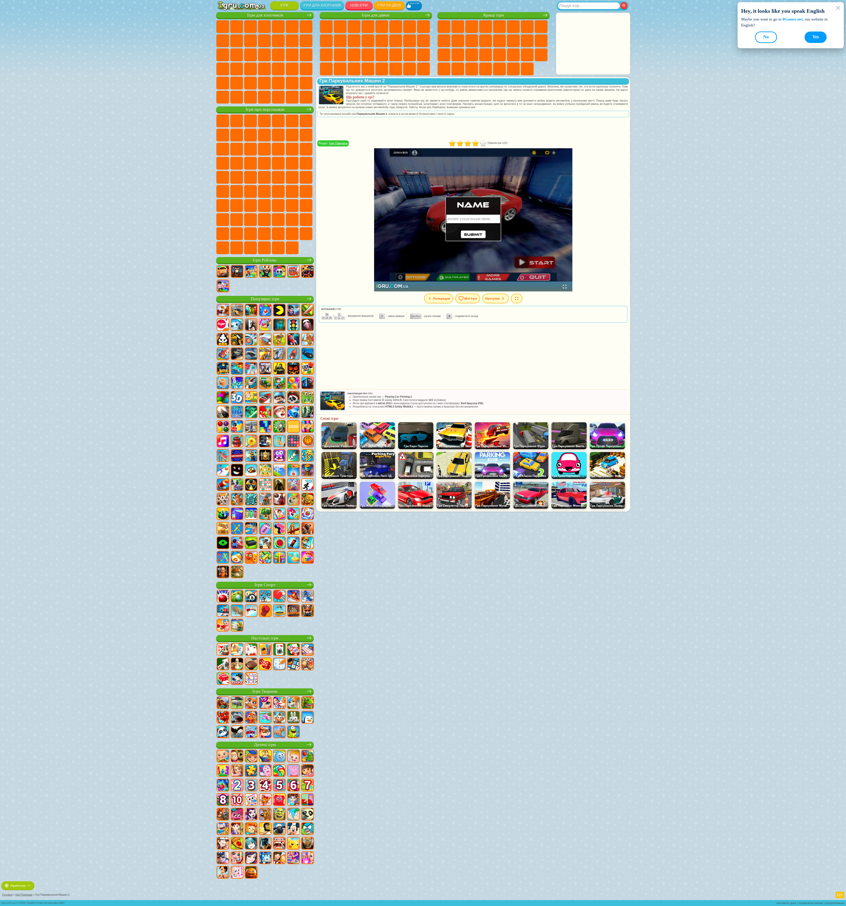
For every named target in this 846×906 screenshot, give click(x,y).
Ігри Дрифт (250, 69)
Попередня (441, 298)
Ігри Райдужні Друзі (264, 205)
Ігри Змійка (513, 54)
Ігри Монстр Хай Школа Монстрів (395, 26)
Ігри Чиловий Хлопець (292, 233)
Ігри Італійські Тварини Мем (250, 247)
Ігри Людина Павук (250, 163)
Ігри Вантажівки (278, 40)
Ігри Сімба (306, 205)
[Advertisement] (593, 43)
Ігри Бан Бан (250, 219)
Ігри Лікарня (326, 54)
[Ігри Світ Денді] (279, 272)
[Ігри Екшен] (223, 310)
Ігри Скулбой (250, 205)
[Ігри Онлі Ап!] (265, 499)
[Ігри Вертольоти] (223, 354)
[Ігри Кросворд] (237, 383)
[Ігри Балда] (223, 499)
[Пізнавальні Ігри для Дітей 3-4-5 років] (265, 756)
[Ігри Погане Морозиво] (223, 339)
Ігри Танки (264, 26)
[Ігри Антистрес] (307, 456)
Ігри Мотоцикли (250, 40)
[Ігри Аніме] (251, 843)
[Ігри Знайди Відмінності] (307, 800)
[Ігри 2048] (293, 427)
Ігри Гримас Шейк (292, 219)
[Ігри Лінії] (223, 427)
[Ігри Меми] (293, 499)
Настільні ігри (264, 638)
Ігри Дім (395, 69)
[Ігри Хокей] (223, 611)
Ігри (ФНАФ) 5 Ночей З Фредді (292, 121)
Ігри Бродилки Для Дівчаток (409, 26)
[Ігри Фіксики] (251, 829)
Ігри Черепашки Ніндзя (306, 163)
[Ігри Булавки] (237, 558)
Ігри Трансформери (236, 233)
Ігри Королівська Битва (292, 26)
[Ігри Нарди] (265, 664)
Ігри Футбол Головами (278, 83)
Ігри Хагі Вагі (306, 191)
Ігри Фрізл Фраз (264, 163)
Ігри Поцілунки (381, 40)
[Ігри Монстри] (279, 456)
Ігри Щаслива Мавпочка (236, 177)
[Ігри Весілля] (237, 858)
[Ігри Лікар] (251, 369)
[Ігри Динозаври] (307, 703)
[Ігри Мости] (293, 528)
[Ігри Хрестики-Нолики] (251, 679)
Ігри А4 (264, 191)
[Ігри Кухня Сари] (237, 829)
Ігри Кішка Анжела (326, 40)
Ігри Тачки (264, 149)
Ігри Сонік (292, 149)
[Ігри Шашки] (251, 664)
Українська (18, 885)
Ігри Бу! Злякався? (222, 247)
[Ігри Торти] (237, 441)
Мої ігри (470, 298)
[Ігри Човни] (293, 354)
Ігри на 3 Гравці (541, 54)
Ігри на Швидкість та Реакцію (485, 54)
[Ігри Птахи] (237, 732)
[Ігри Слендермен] (307, 325)
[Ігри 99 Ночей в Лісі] (237, 272)
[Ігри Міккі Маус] (293, 829)
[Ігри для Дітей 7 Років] (307, 785)
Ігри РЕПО (236, 247)
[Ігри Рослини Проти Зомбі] (279, 427)
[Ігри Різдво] (307, 756)
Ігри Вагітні (409, 40)
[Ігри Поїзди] (279, 354)
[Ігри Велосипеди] (265, 596)
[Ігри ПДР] (293, 325)
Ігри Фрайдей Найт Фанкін (264, 219)
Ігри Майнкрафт (306, 26)
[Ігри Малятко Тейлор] (293, 800)
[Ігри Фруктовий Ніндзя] (307, 310)
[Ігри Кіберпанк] (279, 369)
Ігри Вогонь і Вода (354, 26)
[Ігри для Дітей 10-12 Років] (237, 800)
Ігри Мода (395, 54)
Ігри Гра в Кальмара (250, 191)
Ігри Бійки (292, 40)
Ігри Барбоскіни (306, 149)
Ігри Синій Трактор (278, 177)
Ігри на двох (389, 5)
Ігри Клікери (513, 40)
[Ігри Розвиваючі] (251, 756)
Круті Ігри (444, 69)
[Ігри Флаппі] (251, 470)
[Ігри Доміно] (307, 650)
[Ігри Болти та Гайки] (223, 528)
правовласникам (811, 903)
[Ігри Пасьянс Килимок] (223, 664)
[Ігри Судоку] (279, 664)
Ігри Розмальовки (423, 26)
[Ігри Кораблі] (251, 354)
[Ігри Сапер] (293, 664)
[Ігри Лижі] (307, 596)
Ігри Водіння (292, 83)
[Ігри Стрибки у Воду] (251, 611)
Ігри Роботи (236, 54)
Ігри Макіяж (368, 54)
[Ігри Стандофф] (307, 528)
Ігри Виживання (278, 54)
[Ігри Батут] (279, 611)
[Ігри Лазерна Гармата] (307, 398)
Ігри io (471, 40)
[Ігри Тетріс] (265, 427)
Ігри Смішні (457, 40)
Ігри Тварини (264, 691)
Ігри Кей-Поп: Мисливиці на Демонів (292, 247)
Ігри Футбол (236, 26)
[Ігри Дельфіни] (265, 717)
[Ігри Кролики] (251, 732)
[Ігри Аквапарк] (265, 325)
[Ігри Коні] (223, 703)
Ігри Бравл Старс (236, 191)
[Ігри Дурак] (223, 650)
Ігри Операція (354, 54)
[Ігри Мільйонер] (237, 456)
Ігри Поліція (250, 54)
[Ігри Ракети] (293, 456)
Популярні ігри (265, 298)
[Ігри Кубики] (307, 369)
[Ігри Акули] (237, 717)
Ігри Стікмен (264, 40)
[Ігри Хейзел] (293, 756)
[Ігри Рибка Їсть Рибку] (293, 514)
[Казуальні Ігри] (293, 485)
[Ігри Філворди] (293, 441)
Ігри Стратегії (250, 26)
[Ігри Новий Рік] (279, 412)
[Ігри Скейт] (237, 611)
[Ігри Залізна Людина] (307, 843)
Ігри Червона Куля (222, 135)
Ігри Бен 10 (278, 163)
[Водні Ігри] (293, 558)
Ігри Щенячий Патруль (250, 121)
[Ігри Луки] (251, 339)
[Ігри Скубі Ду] (265, 814)
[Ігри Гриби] (237, 572)
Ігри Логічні (499, 40)
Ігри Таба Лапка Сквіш (368, 69)
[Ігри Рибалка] (251, 383)
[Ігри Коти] (251, 703)
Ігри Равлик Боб (306, 121)
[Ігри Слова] (265, 470)
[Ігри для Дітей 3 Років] (251, 785)
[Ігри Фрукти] (279, 543)
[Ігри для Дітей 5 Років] (279, 785)
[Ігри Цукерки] (279, 771)
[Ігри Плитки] (307, 514)
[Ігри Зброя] (223, 412)
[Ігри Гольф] (237, 596)
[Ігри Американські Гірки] (223, 456)
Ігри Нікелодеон (485, 69)
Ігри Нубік (222, 205)
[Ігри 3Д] (237, 398)
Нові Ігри (359, 5)
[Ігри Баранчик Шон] (279, 829)
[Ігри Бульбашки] (223, 785)
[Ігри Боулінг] (223, 596)
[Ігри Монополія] (237, 679)
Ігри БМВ (250, 97)
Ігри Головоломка (222, 219)
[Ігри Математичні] (223, 771)
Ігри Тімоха (278, 233)
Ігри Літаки (264, 83)
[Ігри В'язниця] (223, 572)
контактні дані (786, 903)
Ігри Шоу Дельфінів (236, 149)
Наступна (492, 298)
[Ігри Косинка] (265, 650)
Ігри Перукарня (368, 40)
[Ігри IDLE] (307, 543)
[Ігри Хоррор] (237, 470)
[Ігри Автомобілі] (237, 310)
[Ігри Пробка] (265, 558)
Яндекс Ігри (527, 26)
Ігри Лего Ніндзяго (278, 121)
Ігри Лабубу (264, 247)
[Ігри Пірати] (293, 398)
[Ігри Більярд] (251, 596)
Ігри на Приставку (527, 69)
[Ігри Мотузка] (223, 558)
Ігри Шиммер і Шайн (222, 177)
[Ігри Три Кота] (265, 800)
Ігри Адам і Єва (292, 163)
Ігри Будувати (513, 69)
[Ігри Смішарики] (279, 756)
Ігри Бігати (292, 69)
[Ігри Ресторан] (279, 858)
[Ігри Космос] (293, 339)
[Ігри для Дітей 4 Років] (265, 785)
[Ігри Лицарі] (307, 499)
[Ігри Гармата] (223, 485)
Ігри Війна (306, 83)
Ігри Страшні (485, 40)
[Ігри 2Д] (251, 398)
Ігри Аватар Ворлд (292, 205)
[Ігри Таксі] (265, 354)
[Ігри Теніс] (279, 596)
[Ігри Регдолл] (237, 528)
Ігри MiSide (306, 233)
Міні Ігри (471, 54)
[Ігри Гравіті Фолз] (223, 843)
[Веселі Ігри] (251, 873)
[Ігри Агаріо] (223, 325)
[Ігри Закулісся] (279, 485)
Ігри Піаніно (340, 69)
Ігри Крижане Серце (340, 40)
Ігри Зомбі (278, 26)
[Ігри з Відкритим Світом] (251, 427)
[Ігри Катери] (265, 398)
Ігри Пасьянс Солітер (527, 40)
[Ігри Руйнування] (251, 441)
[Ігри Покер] (293, 650)
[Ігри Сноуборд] (293, 596)
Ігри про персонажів (265, 109)
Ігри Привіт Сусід (236, 205)
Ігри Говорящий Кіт (264, 121)
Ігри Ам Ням (222, 149)
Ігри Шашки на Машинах (306, 97)
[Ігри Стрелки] (279, 558)
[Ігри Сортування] (237, 514)
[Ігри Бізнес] (279, 441)
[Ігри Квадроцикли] (237, 485)
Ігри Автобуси (264, 69)
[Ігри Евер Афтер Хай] (251, 814)
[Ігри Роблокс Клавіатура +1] (223, 286)
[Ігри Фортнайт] (265, 369)
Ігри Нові (444, 26)
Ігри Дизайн (423, 54)
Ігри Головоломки (527, 54)
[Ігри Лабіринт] (251, 499)
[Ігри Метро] (307, 383)
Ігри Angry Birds (306, 135)
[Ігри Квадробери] (307, 611)
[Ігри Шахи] (237, 664)
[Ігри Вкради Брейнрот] (265, 272)
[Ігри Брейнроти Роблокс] (293, 272)
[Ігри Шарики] (293, 383)
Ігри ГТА (222, 69)
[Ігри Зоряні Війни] (251, 412)
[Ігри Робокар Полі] (265, 858)
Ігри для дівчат (376, 15)
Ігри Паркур (250, 83)
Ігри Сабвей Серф (292, 135)
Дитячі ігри (265, 744)
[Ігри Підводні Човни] (307, 354)
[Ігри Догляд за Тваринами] (279, 703)
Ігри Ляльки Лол (409, 69)
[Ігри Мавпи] (279, 717)
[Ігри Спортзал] (223, 625)
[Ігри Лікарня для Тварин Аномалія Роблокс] (307, 272)
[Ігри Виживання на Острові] (265, 543)
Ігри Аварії (236, 40)
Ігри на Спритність (513, 26)
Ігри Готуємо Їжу (381, 69)
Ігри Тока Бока (278, 205)
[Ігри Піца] (237, 843)
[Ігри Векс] (307, 485)
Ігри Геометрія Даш (541, 26)
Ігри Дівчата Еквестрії (340, 26)
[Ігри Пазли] (251, 771)
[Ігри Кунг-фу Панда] (307, 814)
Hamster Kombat (306, 219)
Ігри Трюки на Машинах (499, 54)
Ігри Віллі (222, 121)
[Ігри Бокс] (265, 611)
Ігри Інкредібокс (264, 233)
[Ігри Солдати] (279, 398)
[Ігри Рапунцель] (237, 771)
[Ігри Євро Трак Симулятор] (265, 441)
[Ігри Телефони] (279, 514)
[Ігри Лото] (307, 664)
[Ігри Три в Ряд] (293, 412)
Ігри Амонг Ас (222, 191)
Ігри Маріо (236, 163)
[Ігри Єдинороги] (265, 703)
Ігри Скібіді (278, 219)
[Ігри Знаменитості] (237, 873)
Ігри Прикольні (457, 54)
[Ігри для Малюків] (223, 756)
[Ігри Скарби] (307, 427)
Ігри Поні (326, 26)
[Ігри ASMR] (265, 528)
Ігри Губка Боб (236, 121)
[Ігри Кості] (223, 679)
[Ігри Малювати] (251, 800)
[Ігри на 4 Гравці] (251, 310)
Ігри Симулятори (471, 26)
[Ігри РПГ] (293, 310)
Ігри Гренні (292, 191)
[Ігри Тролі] (237, 814)
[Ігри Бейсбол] (237, 625)
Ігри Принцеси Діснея (381, 54)
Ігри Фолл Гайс (292, 177)
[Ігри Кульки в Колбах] (251, 514)
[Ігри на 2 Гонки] (265, 339)
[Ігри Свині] (237, 703)
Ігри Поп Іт (444, 54)
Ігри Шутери (278, 69)
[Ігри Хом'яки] (265, 732)
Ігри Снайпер (222, 54)
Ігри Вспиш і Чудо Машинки (278, 149)
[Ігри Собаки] (293, 703)
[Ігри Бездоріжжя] (237, 354)
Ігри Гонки (306, 40)
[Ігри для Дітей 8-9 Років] (223, 800)
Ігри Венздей (236, 219)
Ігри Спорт (444, 40)
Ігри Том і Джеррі (250, 177)
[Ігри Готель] (237, 543)
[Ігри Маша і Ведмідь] (237, 756)
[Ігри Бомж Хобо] (265, 829)
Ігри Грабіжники (292, 54)
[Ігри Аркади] (279, 310)
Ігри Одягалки (354, 40)
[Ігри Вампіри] (279, 499)
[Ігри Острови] (265, 514)
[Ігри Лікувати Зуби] (279, 843)
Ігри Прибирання (326, 69)
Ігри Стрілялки (306, 69)
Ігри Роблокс (265, 260)
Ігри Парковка (222, 26)
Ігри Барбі (368, 26)
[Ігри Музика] (223, 441)
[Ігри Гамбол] (307, 829)
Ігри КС (236, 97)
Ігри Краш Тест (264, 97)
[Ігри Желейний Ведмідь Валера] (279, 800)
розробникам (835, 903)
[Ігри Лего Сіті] (223, 369)
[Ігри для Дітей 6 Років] (293, 785)
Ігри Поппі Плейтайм (278, 247)
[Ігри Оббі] (251, 272)
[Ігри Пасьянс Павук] (279, 650)
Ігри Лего (278, 135)
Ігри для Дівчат (457, 26)
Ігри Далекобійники (222, 97)
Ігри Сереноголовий (306, 177)
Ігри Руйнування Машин (292, 97)
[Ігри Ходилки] (223, 470)
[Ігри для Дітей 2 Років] (237, 785)
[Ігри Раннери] (251, 456)
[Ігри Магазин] (307, 858)
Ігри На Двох (499, 26)
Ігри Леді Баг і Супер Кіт (250, 135)
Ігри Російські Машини (236, 69)
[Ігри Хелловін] (293, 369)
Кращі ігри (493, 15)
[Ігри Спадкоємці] (251, 858)
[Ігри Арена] (307, 339)
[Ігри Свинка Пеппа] (293, 771)
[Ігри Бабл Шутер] (293, 470)
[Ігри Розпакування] (307, 558)
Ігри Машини (222, 40)
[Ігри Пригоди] (279, 339)
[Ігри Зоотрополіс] (223, 814)
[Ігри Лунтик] (265, 771)
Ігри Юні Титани (264, 177)
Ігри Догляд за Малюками (409, 54)
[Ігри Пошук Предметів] (307, 412)
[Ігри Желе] (251, 558)
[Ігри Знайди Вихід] (279, 325)
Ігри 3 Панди (250, 149)
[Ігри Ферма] (265, 412)
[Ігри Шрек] (279, 814)
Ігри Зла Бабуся (264, 135)
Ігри (284, 5)
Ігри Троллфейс (236, 135)
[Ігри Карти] (251, 650)
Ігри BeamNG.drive (278, 97)
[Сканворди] (265, 485)
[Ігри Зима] (279, 470)
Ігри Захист (471, 69)
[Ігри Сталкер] (251, 485)
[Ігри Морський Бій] (237, 369)
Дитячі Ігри (485, 26)
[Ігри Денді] (265, 456)
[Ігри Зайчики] (293, 717)
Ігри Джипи (236, 83)
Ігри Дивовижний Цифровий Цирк (222, 233)
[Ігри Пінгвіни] (307, 717)
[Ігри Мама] (223, 873)
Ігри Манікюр (340, 54)
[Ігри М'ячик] (307, 441)
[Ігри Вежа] (307, 470)
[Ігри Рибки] (251, 717)
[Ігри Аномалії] (223, 543)
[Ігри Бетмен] (265, 843)
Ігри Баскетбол (457, 69)
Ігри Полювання (222, 83)
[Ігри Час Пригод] (223, 829)
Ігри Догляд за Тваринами (423, 69)
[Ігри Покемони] (293, 843)
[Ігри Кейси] (251, 543)
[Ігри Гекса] (279, 528)
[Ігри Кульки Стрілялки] (265, 310)
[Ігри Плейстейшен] (237, 499)
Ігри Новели (423, 40)
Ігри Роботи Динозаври (264, 54)
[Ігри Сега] (237, 412)
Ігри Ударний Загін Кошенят (222, 163)
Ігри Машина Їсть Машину (306, 54)
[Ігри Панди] (223, 732)
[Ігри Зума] (223, 398)
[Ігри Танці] (293, 858)
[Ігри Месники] (223, 858)
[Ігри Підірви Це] (237, 325)
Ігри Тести (381, 26)
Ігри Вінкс (354, 69)
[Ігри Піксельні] (279, 383)
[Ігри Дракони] (223, 717)
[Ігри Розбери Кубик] (223, 383)
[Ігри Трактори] (265, 383)
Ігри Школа (499, 69)
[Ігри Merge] (223, 514)
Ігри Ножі (541, 40)
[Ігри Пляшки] (293, 543)
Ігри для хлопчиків (322, 5)
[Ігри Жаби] (293, 732)
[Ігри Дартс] (293, 611)
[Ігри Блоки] (237, 427)
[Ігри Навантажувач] (237, 339)
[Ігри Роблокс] (223, 272)
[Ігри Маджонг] (237, 650)
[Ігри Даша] (307, 771)
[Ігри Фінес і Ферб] (293, 814)
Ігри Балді (278, 191)
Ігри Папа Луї (395, 40)
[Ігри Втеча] (251, 325)
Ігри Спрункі (250, 233)
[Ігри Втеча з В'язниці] (251, 528)
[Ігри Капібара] (279, 732)
